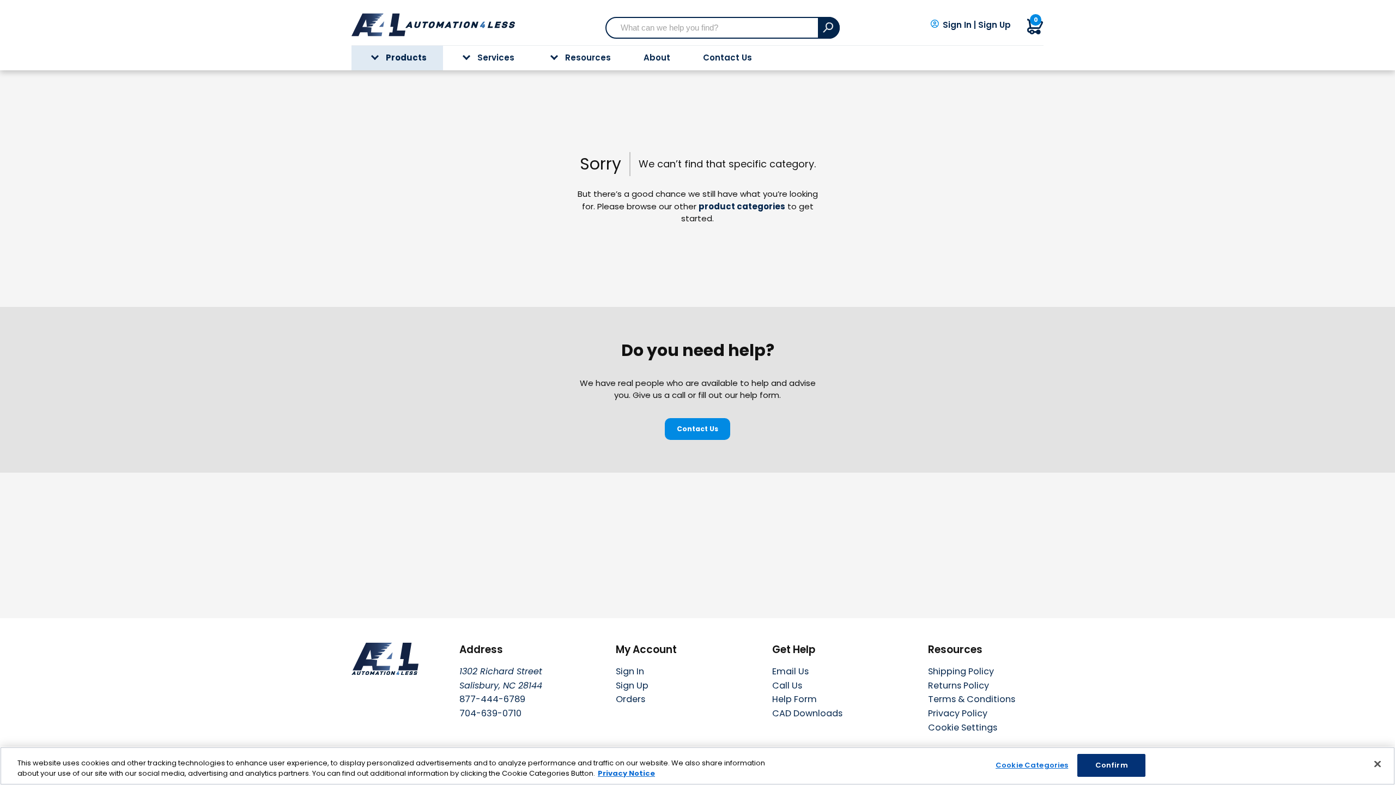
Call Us (787, 685)
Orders (630, 699)
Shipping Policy (961, 671)
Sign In (957, 25)
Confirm (1111, 765)
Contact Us (727, 57)
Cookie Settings (962, 728)
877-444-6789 (492, 699)
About (657, 57)
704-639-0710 (490, 713)
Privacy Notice (626, 774)
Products (406, 57)
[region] (697, 766)
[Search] (829, 28)
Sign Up (994, 25)
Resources (588, 57)
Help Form (794, 699)
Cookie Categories (1032, 765)
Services (495, 57)
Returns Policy (958, 685)
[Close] (1378, 764)
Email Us (790, 671)
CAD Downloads (807, 713)
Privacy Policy (957, 713)
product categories (742, 206)
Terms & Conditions (971, 699)
